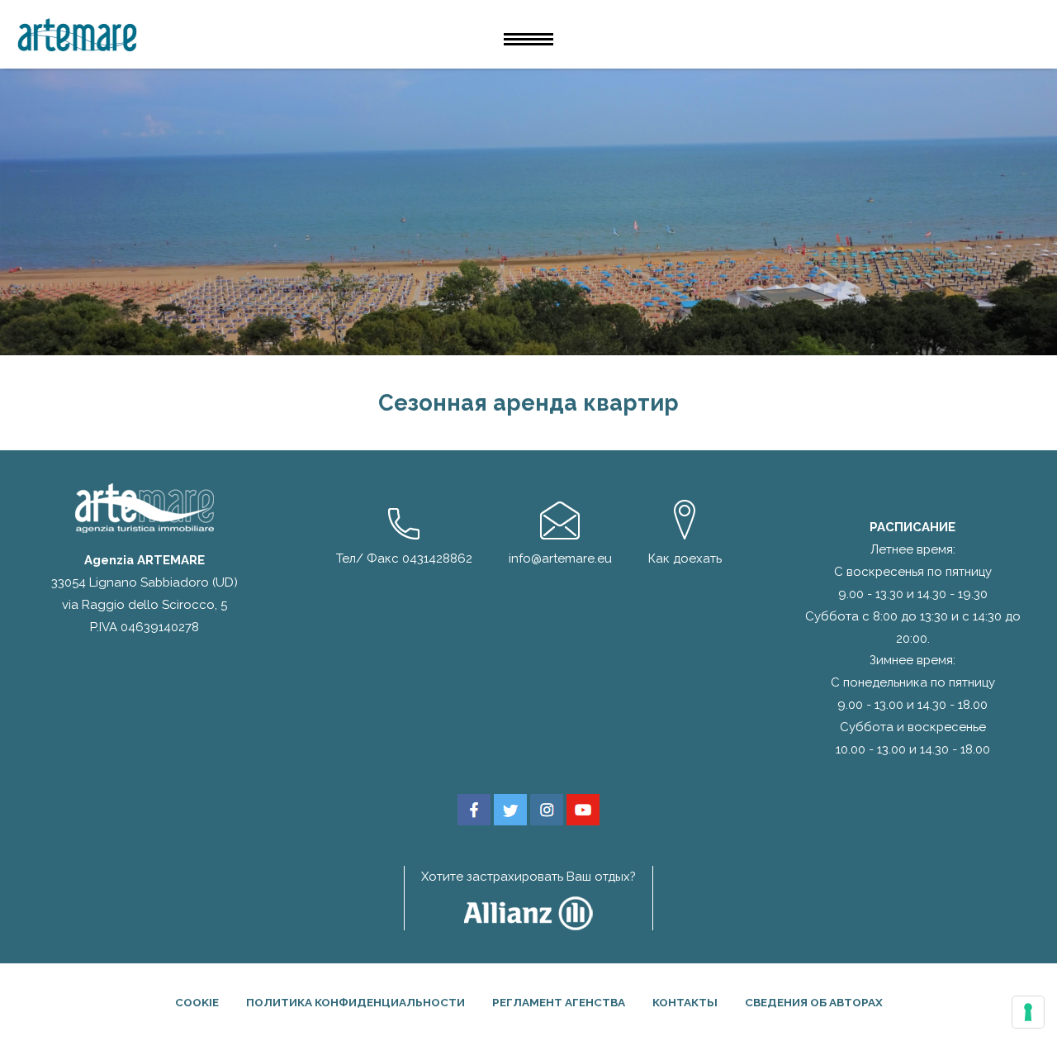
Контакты (685, 1002)
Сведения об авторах (814, 1002)
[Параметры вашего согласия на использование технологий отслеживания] (1028, 1012)
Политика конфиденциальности (355, 1002)
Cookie (197, 1002)
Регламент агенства (558, 1002)
